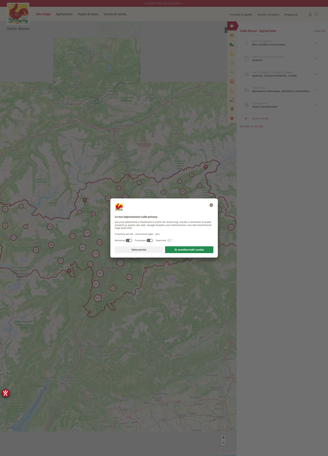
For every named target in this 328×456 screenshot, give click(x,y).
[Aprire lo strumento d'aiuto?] (5, 393)
